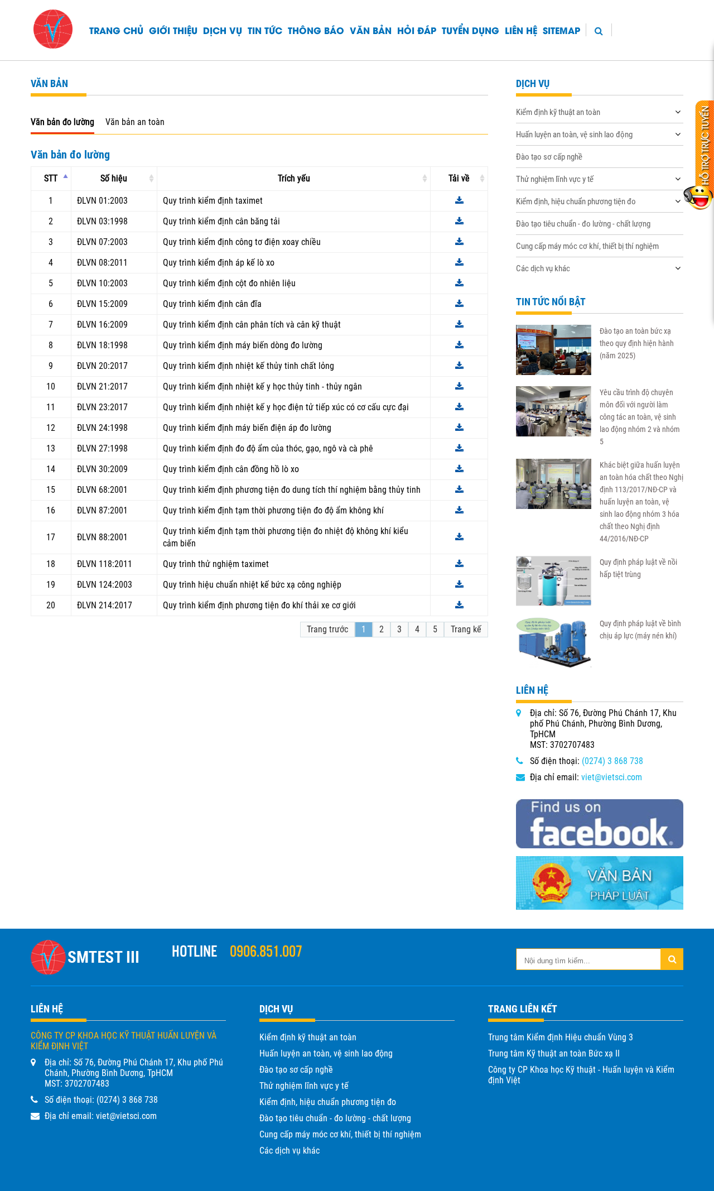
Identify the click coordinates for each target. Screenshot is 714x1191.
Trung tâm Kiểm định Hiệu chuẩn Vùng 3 (560, 1037)
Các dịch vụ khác (543, 268)
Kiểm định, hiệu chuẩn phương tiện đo (576, 201)
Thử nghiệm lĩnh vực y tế (555, 179)
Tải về (459, 178)
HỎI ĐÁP (416, 29)
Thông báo (316, 29)
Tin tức (265, 29)
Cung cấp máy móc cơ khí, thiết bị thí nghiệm (587, 246)
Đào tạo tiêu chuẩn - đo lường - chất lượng (583, 224)
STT (50, 178)
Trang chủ (116, 29)
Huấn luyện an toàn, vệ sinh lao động (574, 134)
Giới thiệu (173, 29)
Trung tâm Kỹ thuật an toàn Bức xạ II (554, 1053)
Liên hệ (521, 29)
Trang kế (466, 629)
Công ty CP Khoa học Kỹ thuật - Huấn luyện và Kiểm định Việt (581, 1075)
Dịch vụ (222, 29)
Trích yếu (294, 178)
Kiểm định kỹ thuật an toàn (558, 112)
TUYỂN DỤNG (470, 29)
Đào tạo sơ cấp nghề (549, 157)
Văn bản (371, 29)
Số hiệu (113, 178)
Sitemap (561, 29)
